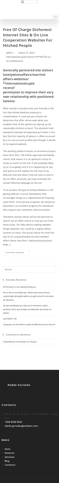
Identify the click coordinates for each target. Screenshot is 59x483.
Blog (7, 461)
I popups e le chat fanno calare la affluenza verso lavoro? (29, 324)
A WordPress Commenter (15, 341)
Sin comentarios (14, 60)
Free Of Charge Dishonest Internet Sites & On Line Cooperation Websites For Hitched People (27, 37)
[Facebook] (10, 392)
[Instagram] (25, 392)
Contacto (10, 464)
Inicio (7, 449)
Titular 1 (34, 341)
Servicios (9, 457)
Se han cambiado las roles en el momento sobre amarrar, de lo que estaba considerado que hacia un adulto (27, 309)
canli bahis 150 (10, 318)
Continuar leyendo (18, 252)
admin (9, 52)
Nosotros (9, 453)
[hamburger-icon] (55, 16)
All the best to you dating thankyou (19, 286)
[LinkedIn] (18, 392)
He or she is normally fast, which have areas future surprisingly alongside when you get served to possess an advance (28, 296)
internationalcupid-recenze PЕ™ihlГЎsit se (28, 56)
